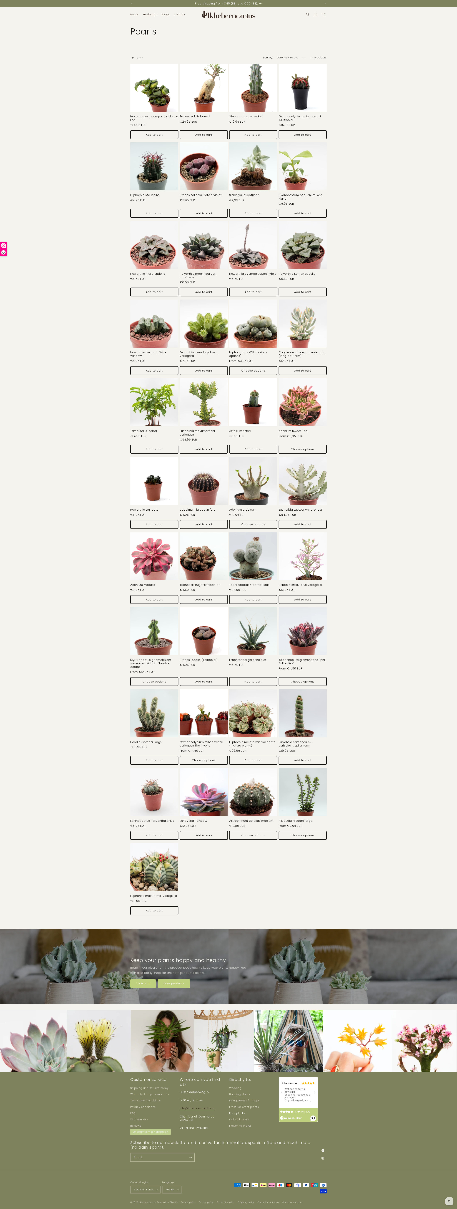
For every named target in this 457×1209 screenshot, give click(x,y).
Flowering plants (240, 1126)
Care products (174, 983)
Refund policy (188, 1202)
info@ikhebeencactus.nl (197, 1108)
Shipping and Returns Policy (149, 1088)
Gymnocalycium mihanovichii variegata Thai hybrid (201, 743)
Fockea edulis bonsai (195, 116)
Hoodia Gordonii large (146, 742)
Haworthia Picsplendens (147, 273)
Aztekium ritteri (240, 431)
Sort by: (268, 57)
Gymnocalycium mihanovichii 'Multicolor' (300, 118)
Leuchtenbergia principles (248, 660)
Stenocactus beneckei (245, 116)
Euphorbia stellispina (145, 195)
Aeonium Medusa (142, 585)
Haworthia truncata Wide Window (148, 354)
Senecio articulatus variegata (300, 585)
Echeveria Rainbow (193, 820)
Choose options (253, 370)
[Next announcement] (325, 3)
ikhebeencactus (148, 1202)
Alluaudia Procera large (295, 820)
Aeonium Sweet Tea (293, 431)
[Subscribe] (190, 1157)
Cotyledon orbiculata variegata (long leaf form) (302, 354)
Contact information (268, 1202)
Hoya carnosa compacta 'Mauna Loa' (154, 118)
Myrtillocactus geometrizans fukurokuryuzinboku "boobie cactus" (151, 663)
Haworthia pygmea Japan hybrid (253, 273)
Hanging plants (239, 1094)
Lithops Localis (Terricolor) (199, 660)
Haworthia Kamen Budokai (297, 273)
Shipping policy (246, 1202)
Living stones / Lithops (244, 1100)
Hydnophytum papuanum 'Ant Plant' (300, 196)
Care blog (143, 983)
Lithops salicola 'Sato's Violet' (201, 195)
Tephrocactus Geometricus (249, 585)
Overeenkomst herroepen (150, 1132)
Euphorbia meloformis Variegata (153, 896)
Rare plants (237, 1113)
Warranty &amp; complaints (149, 1094)
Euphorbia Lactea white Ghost (300, 509)
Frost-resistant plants (244, 1107)
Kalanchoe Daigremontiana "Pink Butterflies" (302, 661)
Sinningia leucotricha (244, 195)
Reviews (135, 1126)
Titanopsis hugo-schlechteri (200, 585)
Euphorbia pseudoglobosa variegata (199, 354)
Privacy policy (206, 1202)
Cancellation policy (292, 1202)
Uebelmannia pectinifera (198, 509)
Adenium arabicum (243, 509)
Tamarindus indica (143, 431)
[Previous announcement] (131, 3)
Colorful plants (239, 1119)
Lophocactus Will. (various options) (248, 354)
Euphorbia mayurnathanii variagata (198, 432)
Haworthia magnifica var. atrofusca (198, 275)
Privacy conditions (143, 1107)
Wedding (235, 1088)
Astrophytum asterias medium (251, 820)
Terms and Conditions (145, 1100)
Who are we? (139, 1119)
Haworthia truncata (144, 509)
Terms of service (225, 1202)
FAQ (133, 1113)
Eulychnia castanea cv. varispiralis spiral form (295, 743)
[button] (150, 14)
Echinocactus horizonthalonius (152, 820)
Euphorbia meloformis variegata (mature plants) (252, 743)
